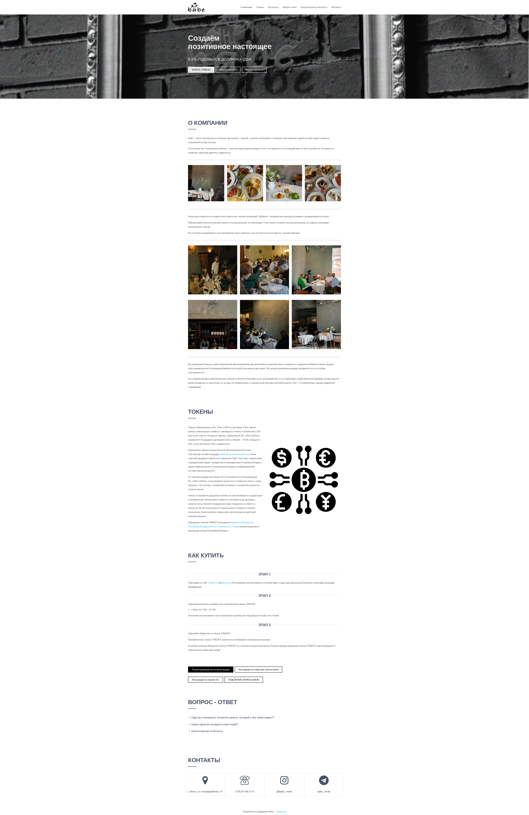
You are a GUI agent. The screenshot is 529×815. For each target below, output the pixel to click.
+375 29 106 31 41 (245, 791)
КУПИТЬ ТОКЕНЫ (201, 69)
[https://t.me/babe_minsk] (324, 780)
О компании (246, 7)
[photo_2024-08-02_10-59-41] (212, 324)
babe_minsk (324, 791)
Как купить (273, 7)
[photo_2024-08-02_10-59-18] (245, 183)
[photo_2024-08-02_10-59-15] (206, 183)
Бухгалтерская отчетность (314, 7)
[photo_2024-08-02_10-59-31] (316, 270)
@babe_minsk (284, 791)
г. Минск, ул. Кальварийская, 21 (205, 791)
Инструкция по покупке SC (205, 679)
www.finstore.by (226, 454)
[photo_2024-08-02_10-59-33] (264, 270)
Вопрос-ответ (290, 7)
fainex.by (226, 582)
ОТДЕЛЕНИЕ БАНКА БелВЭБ (243, 679)
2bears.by (281, 811)
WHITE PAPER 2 (254, 69)
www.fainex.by (243, 454)
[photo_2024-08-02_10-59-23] (284, 183)
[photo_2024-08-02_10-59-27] (323, 183)
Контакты (336, 7)
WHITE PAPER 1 (228, 69)
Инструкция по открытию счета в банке (258, 669)
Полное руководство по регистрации (211, 669)
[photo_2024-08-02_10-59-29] (316, 324)
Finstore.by (213, 582)
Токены (260, 7)
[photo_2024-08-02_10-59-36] (212, 270)
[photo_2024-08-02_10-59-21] (264, 324)
